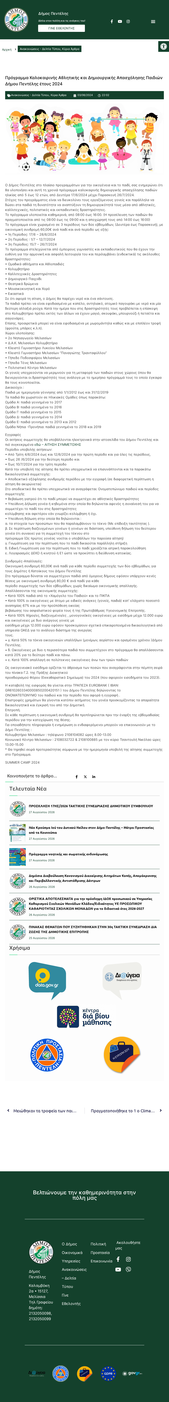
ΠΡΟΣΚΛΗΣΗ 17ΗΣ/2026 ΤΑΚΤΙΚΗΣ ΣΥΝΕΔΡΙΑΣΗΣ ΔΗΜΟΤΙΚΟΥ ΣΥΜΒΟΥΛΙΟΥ (91, 806)
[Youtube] (120, 21)
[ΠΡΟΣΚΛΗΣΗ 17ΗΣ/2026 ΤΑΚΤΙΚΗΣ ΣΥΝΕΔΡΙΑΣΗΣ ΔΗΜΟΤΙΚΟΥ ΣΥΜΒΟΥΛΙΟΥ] (17, 809)
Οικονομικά (72, 1252)
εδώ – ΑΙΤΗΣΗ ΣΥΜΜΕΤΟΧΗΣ (57, 444)
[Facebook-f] (112, 21)
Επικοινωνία (101, 1261)
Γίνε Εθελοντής (71, 1299)
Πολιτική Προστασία (100, 1248)
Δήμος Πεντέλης (53, 13)
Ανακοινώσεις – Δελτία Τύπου (72, 1278)
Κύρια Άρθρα (58, 95)
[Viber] (131, 1269)
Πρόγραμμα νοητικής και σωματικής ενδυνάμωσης (68, 854)
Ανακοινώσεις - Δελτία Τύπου (30, 95)
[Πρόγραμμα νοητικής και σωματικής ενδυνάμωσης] (17, 857)
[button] (163, 46)
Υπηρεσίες (71, 1261)
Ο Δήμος (69, 1244)
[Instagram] (128, 21)
